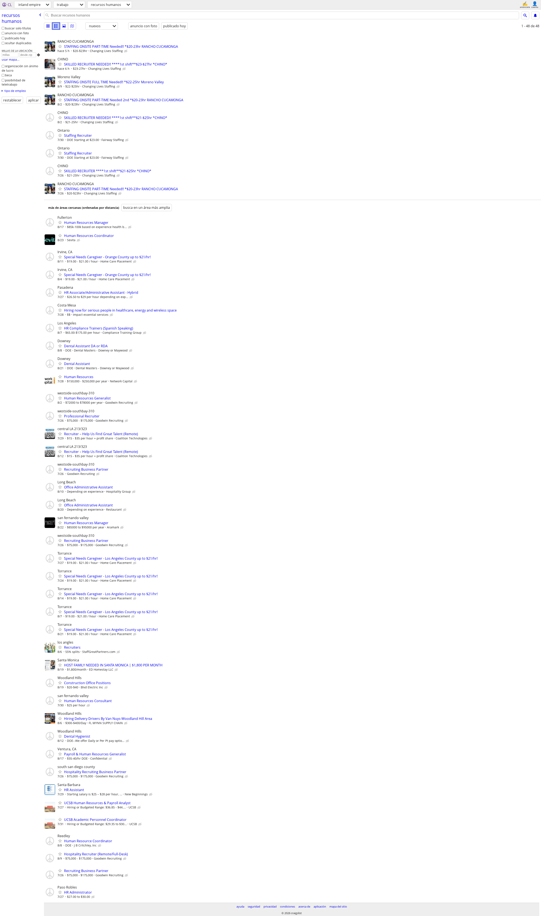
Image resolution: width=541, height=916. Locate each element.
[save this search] (535, 15)
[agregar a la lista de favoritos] (60, 46)
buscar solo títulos (18, 28)
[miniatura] (56, 26)
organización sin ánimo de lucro (20, 68)
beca (8, 75)
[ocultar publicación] (126, 51)
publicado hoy (15, 38)
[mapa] (72, 26)
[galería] (64, 26)
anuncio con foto (17, 33)
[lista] (48, 26)
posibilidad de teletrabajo (13, 82)
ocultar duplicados (18, 43)
